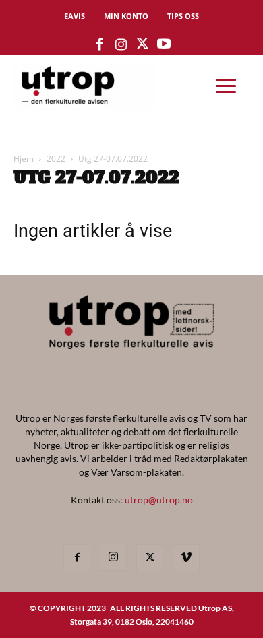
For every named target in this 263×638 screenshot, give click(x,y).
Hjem (23, 158)
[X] (149, 557)
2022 (56, 158)
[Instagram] (113, 557)
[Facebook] (76, 557)
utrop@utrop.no (159, 499)
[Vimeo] (186, 557)
